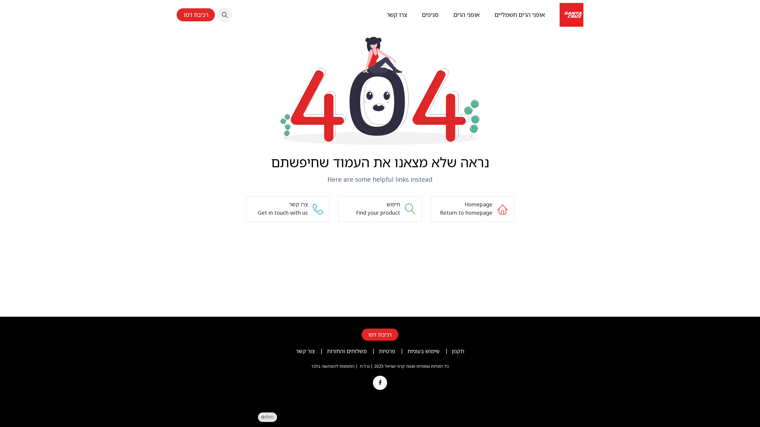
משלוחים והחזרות (347, 351)
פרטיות (387, 351)
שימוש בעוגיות (423, 351)
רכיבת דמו (195, 15)
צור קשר (305, 351)
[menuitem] (519, 15)
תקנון (458, 351)
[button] (224, 14)
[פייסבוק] (380, 383)
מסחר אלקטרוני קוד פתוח (206, 416)
